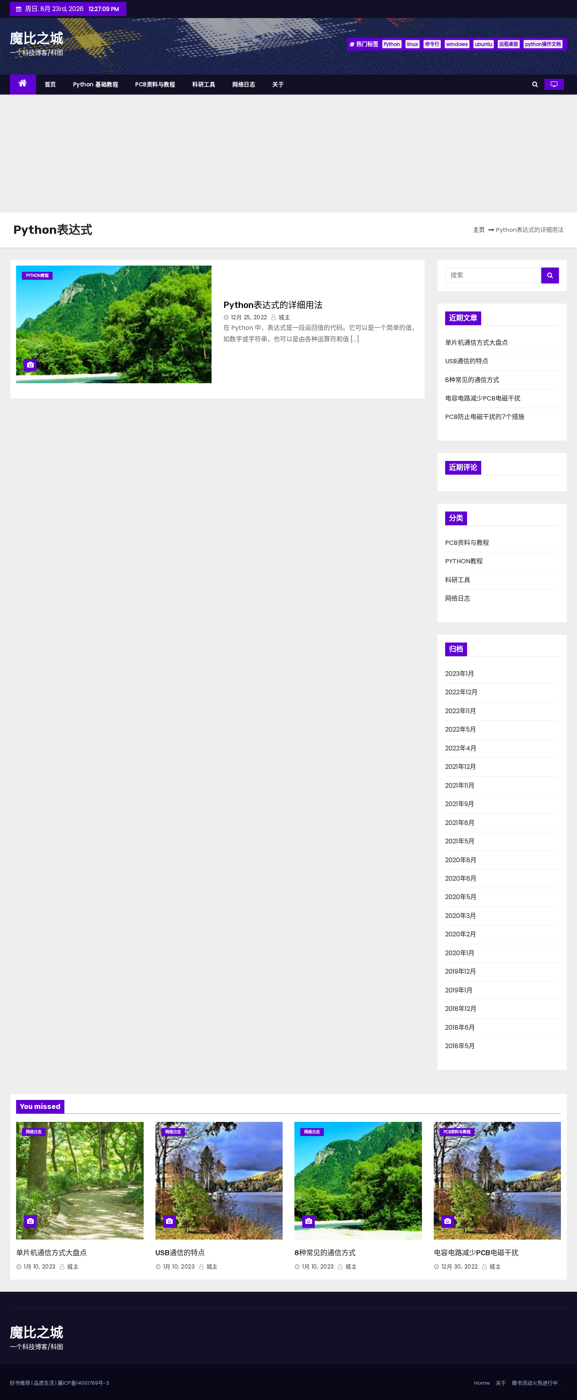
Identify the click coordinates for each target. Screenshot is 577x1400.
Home (482, 1383)
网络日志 (243, 84)
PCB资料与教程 (155, 84)
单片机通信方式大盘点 (476, 342)
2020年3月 (460, 915)
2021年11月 (460, 785)
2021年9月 (459, 803)
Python (392, 44)
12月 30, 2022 (460, 1267)
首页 (50, 84)
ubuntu (483, 44)
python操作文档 (543, 44)
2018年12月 (461, 1008)
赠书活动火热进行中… (536, 1383)
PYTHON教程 (37, 276)
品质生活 (44, 1383)
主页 (479, 230)
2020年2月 (460, 934)
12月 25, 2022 (249, 317)
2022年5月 (460, 729)
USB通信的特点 (466, 361)
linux (412, 44)
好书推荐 (20, 1383)
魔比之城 (36, 39)
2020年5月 (461, 896)
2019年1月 (459, 990)
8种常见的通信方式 (472, 379)
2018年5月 (460, 1045)
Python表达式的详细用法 (273, 305)
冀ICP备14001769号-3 (83, 1383)
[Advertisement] (288, 153)
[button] (535, 84)
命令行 (432, 44)
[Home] (23, 85)
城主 (283, 317)
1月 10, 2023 (40, 1267)
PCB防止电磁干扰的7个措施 (484, 416)
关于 (278, 84)
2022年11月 (460, 710)
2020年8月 (461, 860)
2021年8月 (460, 822)
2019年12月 (460, 971)
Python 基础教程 (96, 84)
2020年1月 (460, 953)
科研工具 (203, 84)
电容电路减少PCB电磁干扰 (482, 398)
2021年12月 (460, 766)
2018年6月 (460, 1027)
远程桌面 (508, 44)
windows (457, 44)
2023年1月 (459, 673)
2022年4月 (461, 748)
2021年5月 (460, 841)
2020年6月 (461, 878)
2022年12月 (461, 692)
